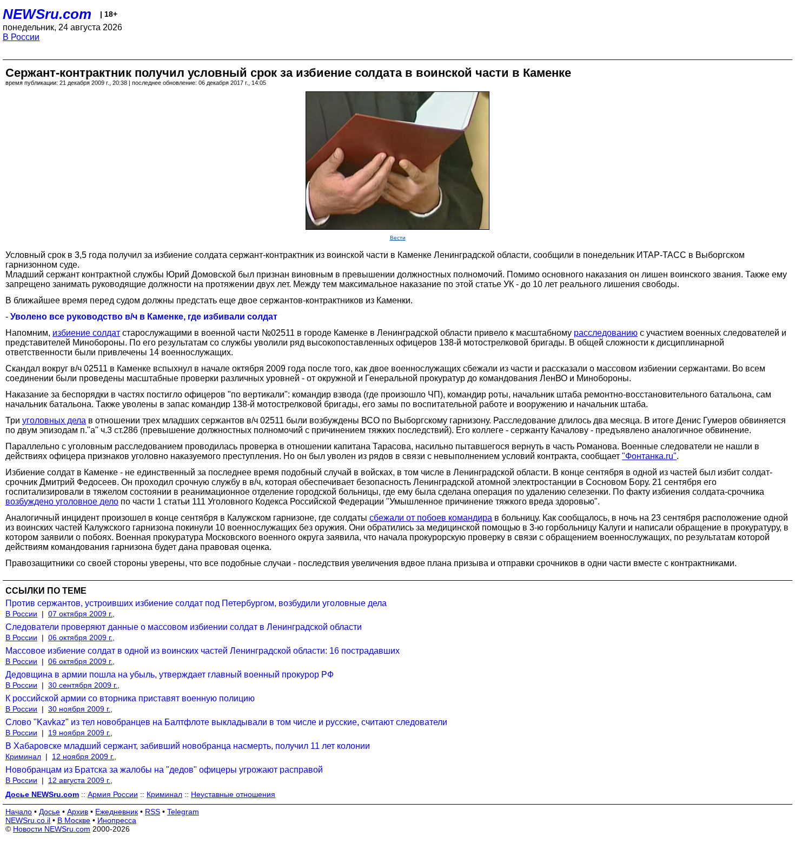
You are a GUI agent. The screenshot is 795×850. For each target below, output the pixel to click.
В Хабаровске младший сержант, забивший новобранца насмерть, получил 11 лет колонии (187, 746)
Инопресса (116, 820)
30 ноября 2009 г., (80, 709)
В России (21, 37)
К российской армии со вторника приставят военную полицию (130, 698)
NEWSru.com (47, 14)
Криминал (23, 756)
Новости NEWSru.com (51, 829)
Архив (77, 811)
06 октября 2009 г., (81, 637)
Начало (18, 811)
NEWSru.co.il (27, 820)
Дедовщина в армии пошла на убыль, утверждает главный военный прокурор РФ (169, 674)
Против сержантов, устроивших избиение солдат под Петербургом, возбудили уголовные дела (196, 603)
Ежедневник (116, 811)
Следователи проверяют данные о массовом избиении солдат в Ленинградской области (183, 627)
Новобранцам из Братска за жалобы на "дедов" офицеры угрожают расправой (164, 769)
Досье (49, 811)
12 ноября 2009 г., (84, 756)
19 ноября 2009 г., (80, 732)
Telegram (183, 811)
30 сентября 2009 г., (84, 685)
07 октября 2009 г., (81, 613)
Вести (398, 238)
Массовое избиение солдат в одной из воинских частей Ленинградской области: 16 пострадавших (202, 650)
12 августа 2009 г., (80, 780)
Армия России (113, 794)
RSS (152, 811)
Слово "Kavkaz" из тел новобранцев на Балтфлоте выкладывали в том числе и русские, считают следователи (226, 722)
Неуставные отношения (233, 794)
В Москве (73, 820)
